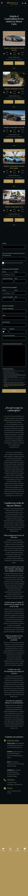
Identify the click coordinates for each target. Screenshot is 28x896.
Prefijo (4, 329)
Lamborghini (7, 416)
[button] (2, 3)
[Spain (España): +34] (4, 331)
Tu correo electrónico (8, 335)
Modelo (4, 243)
